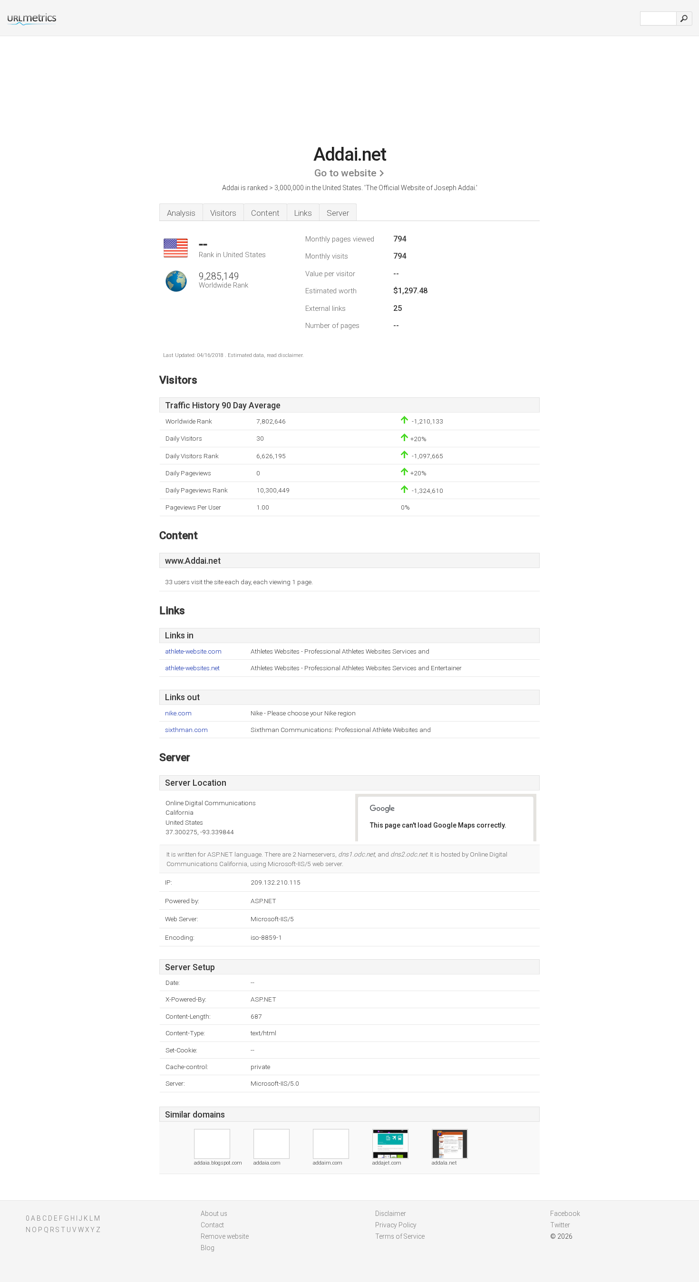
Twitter (560, 1225)
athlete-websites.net (192, 668)
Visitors (223, 213)
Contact (212, 1225)
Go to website (345, 173)
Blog (207, 1248)
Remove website (225, 1236)
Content (265, 213)
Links (303, 213)
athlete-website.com (193, 651)
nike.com (178, 713)
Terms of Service (400, 1236)
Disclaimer (390, 1213)
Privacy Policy (396, 1225)
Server (338, 213)
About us (214, 1213)
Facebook (565, 1213)
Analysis (181, 213)
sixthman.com (186, 729)
